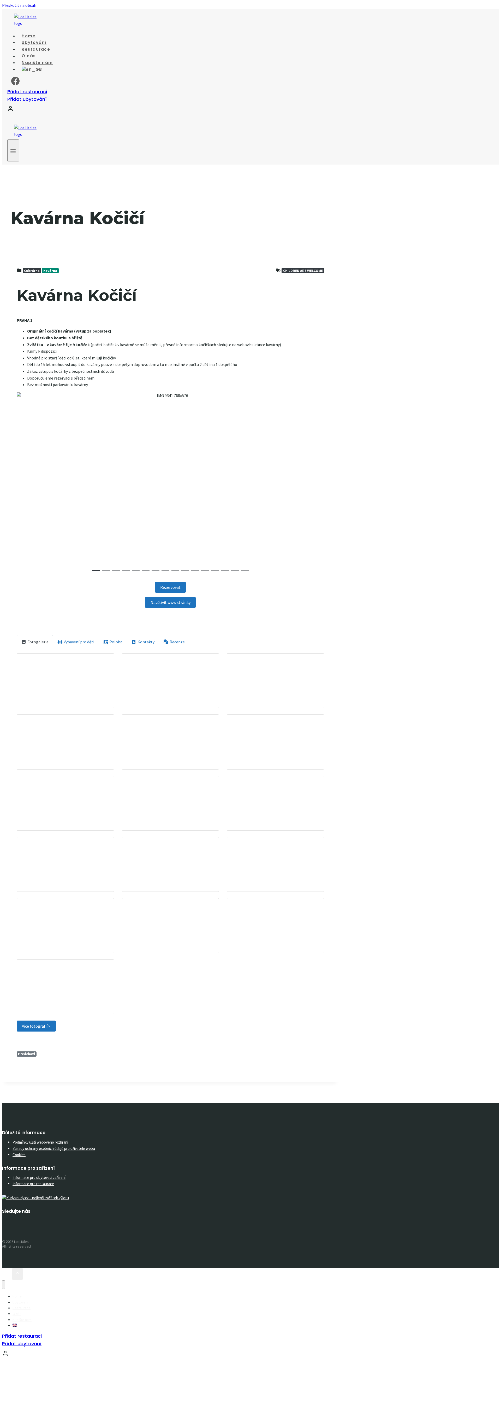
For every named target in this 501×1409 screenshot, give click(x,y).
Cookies (19, 1154)
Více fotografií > (36, 1026)
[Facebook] (15, 83)
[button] (40, 483)
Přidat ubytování (27, 99)
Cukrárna (32, 271)
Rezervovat (170, 587)
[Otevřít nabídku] (13, 150)
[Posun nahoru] (7, 1274)
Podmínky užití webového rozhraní (40, 1142)
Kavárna (50, 271)
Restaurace (22, 1308)
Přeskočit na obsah (19, 5)
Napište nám (22, 1319)
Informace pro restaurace (33, 1183)
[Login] (175, 110)
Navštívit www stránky (170, 602)
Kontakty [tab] (146, 641)
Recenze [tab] (177, 641)
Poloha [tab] (115, 641)
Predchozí (26, 1054)
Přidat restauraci (27, 91)
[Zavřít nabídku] (3, 1284)
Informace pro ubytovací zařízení (39, 1177)
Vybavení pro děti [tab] (79, 641)
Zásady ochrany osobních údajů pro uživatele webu (54, 1148)
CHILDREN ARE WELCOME (303, 271)
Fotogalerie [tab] (38, 641)
